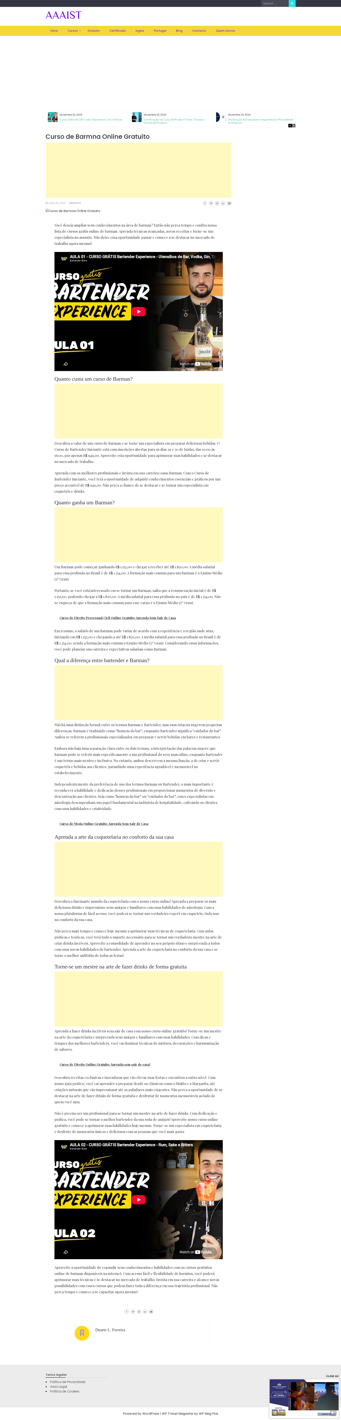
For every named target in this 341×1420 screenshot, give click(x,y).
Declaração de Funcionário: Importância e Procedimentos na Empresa (262, 121)
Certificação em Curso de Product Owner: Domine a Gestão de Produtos (174, 121)
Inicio (54, 31)
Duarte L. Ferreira (110, 1329)
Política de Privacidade (67, 1382)
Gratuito (94, 31)
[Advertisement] (170, 67)
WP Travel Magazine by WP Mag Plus (190, 1413)
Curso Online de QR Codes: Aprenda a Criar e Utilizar (91, 120)
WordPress (150, 1413)
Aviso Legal (58, 1386)
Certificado (118, 31)
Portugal (160, 31)
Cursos (73, 31)
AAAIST (64, 15)
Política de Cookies (64, 1391)
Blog (179, 31)
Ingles (140, 31)
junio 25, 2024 (57, 203)
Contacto (199, 31)
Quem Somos (225, 31)
